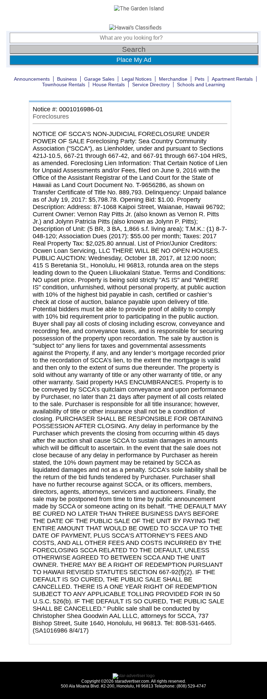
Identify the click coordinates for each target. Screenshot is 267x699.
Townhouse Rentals (63, 84)
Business (67, 79)
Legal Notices (137, 79)
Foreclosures (51, 116)
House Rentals (108, 84)
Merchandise (173, 79)
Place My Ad (133, 59)
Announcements (32, 79)
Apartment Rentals (232, 79)
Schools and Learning (201, 84)
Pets (199, 79)
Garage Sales (99, 79)
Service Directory (151, 84)
